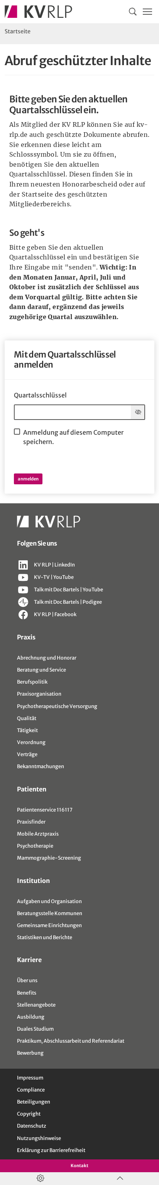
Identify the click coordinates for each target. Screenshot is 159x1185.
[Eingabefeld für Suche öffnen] (133, 12)
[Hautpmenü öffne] (147, 12)
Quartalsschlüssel (40, 395)
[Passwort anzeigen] (137, 412)
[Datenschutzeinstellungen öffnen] (40, 1178)
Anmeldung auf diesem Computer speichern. (73, 437)
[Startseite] (38, 11)
